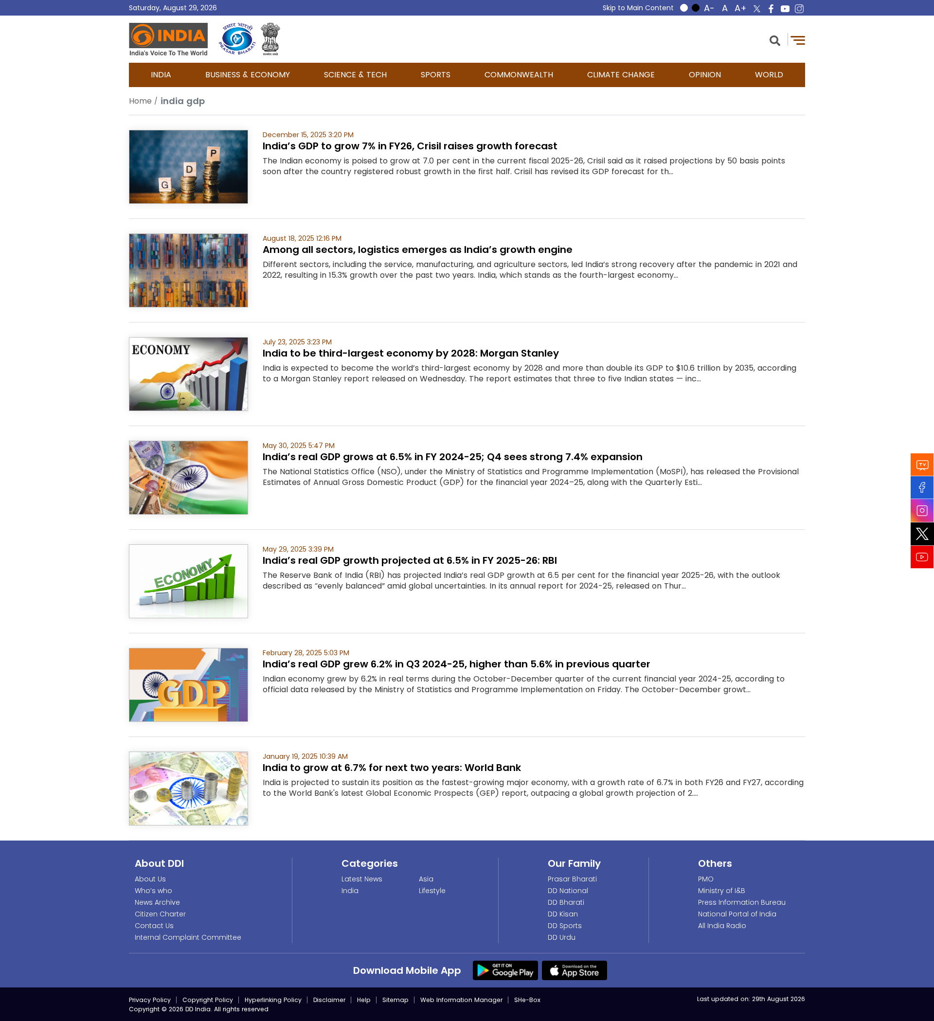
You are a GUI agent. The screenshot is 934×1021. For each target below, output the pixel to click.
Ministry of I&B (721, 891)
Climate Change (621, 74)
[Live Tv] (922, 464)
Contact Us (154, 926)
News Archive (157, 902)
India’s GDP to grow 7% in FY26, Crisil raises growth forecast (410, 146)
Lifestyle (432, 891)
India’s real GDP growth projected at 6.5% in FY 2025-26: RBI (410, 560)
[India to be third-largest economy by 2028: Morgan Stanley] (188, 373)
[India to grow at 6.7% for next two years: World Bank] (188, 787)
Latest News (361, 879)
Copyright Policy (207, 1000)
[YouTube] (922, 556)
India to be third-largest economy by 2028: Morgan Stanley (411, 353)
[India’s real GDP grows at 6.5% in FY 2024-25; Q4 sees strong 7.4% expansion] (188, 477)
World (769, 74)
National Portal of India (737, 914)
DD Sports (565, 926)
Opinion (705, 74)
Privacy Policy (150, 1000)
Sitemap (395, 1000)
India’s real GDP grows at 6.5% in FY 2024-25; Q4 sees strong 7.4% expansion (453, 457)
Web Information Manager (461, 1000)
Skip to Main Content (638, 8)
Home (140, 101)
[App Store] (574, 970)
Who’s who (153, 891)
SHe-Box (527, 1000)
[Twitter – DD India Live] (757, 9)
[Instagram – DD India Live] (799, 9)
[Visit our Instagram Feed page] (922, 510)
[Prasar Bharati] (237, 39)
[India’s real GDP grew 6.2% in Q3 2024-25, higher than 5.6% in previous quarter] (188, 684)
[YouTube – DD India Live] (785, 9)
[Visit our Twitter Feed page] (922, 533)
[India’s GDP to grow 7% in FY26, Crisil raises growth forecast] (188, 166)
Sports (435, 74)
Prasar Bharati (572, 879)
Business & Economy (247, 74)
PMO (706, 879)
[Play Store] (505, 970)
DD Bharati (566, 902)
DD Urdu (561, 937)
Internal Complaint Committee (188, 937)
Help (364, 1000)
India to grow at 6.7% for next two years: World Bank (392, 767)
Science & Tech (355, 74)
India (161, 74)
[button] (775, 39)
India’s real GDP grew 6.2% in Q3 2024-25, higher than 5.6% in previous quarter (456, 664)
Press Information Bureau (742, 902)
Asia (426, 879)
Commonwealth (519, 74)
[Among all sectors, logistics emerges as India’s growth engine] (188, 269)
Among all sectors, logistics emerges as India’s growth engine (418, 249)
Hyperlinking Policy (273, 1000)
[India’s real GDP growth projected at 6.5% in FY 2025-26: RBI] (188, 580)
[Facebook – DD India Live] (771, 9)
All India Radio (722, 926)
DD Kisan (563, 914)
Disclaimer (329, 1000)
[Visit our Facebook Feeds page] (922, 487)
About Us (150, 879)
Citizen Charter (160, 914)
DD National (568, 891)
